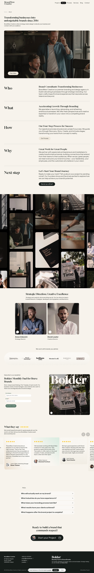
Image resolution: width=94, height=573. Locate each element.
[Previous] (83, 434)
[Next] (88, 434)
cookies (49, 570)
